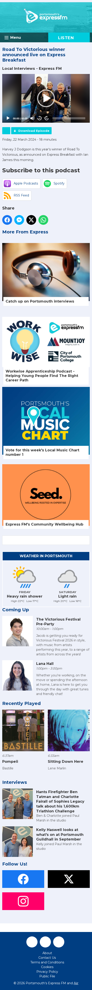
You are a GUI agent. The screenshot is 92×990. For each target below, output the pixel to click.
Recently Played (21, 703)
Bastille (7, 768)
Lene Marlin (57, 768)
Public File (47, 976)
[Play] (8, 118)
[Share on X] (31, 220)
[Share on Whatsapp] (43, 220)
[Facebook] (32, 941)
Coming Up (15, 609)
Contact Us (47, 958)
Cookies (47, 967)
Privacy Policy (47, 972)
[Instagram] (58, 941)
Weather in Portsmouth (46, 556)
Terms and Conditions (47, 962)
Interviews (14, 782)
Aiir (76, 983)
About (47, 953)
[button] (46, 98)
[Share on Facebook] (7, 220)
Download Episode (33, 130)
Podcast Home (6, 130)
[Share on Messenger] (19, 220)
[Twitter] (45, 941)
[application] (46, 98)
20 (39, 118)
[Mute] (32, 118)
